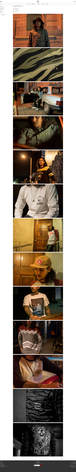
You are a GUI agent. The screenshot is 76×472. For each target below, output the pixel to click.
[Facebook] (36, 462)
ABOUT (1, 463)
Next (61, 459)
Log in (74, 1)
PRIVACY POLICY (2, 464)
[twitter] (39, 462)
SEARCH (1, 462)
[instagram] (1, 1)
